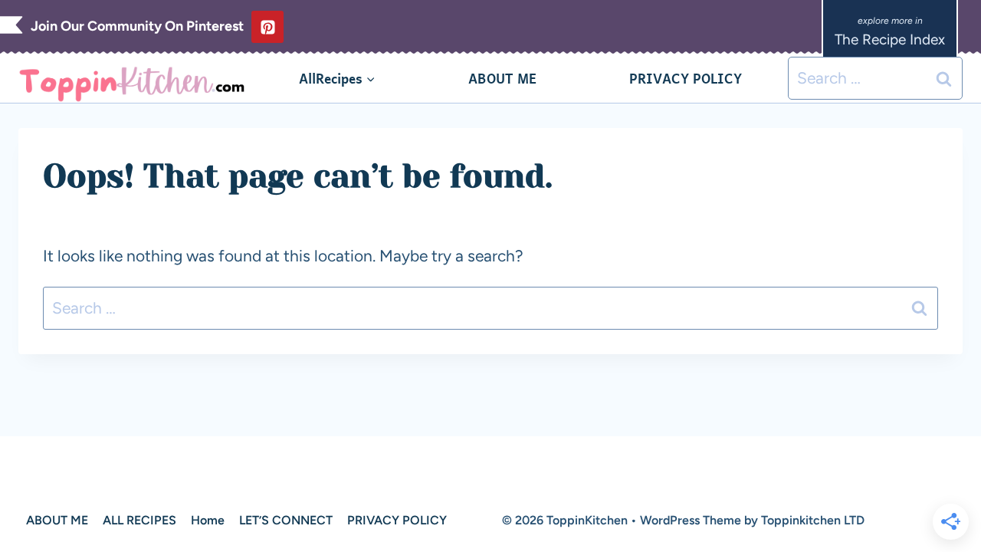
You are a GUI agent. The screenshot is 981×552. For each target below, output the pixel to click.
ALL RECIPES (139, 520)
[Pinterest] (267, 27)
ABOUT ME (502, 78)
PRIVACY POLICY (685, 78)
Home (208, 520)
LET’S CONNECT (286, 520)
